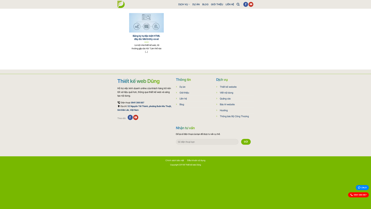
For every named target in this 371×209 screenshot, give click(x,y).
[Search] (238, 4)
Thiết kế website (228, 86)
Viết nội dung (226, 92)
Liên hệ (230, 4)
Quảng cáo (225, 98)
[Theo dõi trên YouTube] (251, 4)
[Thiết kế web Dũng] (121, 4)
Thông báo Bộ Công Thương (234, 116)
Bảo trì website (227, 104)
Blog (205, 4)
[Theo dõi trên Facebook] (245, 4)
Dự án (196, 4)
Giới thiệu (217, 4)
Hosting (224, 110)
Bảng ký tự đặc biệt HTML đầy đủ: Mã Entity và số (146, 37)
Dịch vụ (183, 4)
